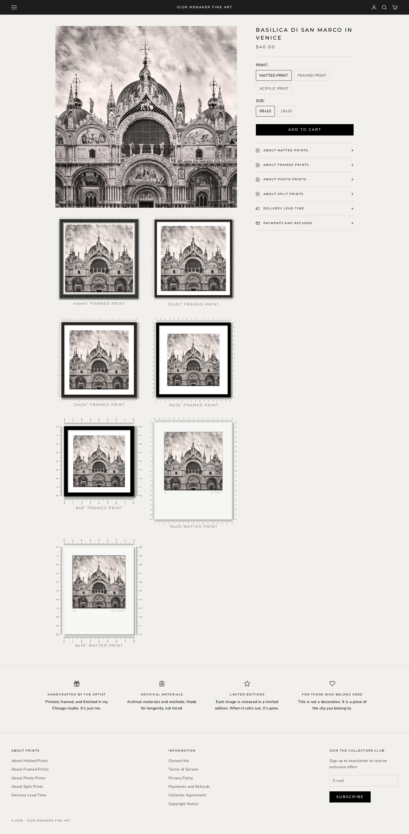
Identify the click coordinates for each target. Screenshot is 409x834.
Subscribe (350, 796)
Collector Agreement (187, 795)
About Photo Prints (28, 778)
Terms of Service (183, 769)
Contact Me (179, 760)
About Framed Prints (30, 769)
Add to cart (304, 129)
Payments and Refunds (189, 786)
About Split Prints (27, 786)
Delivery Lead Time (28, 795)
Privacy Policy (181, 778)
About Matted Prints (29, 760)
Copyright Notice (183, 804)
